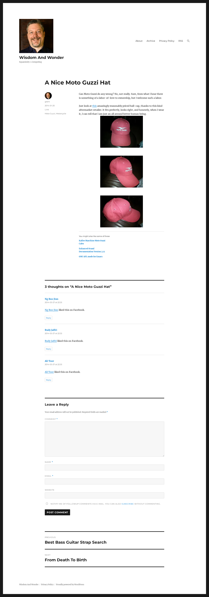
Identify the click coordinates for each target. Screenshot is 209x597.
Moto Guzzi (50, 113)
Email (49, 476)
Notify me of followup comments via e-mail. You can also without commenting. (105, 504)
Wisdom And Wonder (41, 57)
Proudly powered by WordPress (70, 584)
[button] (188, 41)
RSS (180, 41)
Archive (151, 41)
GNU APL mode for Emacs (91, 256)
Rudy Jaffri (51, 330)
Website (49, 490)
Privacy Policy (166, 41)
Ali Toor (49, 361)
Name (49, 462)
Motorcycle (61, 113)
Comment (51, 419)
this (94, 105)
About (139, 41)
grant (47, 101)
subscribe (128, 504)
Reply (48, 318)
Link (47, 109)
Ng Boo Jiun (51, 299)
